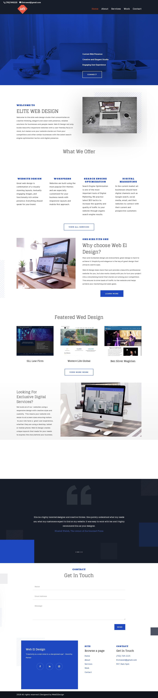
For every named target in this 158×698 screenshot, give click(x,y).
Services (116, 9)
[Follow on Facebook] (40, 666)
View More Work (79, 372)
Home (95, 9)
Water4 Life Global (79, 361)
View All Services (79, 227)
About (104, 9)
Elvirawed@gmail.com (126, 660)
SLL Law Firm (35, 361)
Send (120, 627)
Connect (92, 74)
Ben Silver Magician (122, 361)
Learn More (112, 293)
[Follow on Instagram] (59, 666)
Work (127, 9)
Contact (137, 9)
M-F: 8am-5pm (122, 664)
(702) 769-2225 (123, 656)
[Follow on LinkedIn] (49, 666)
